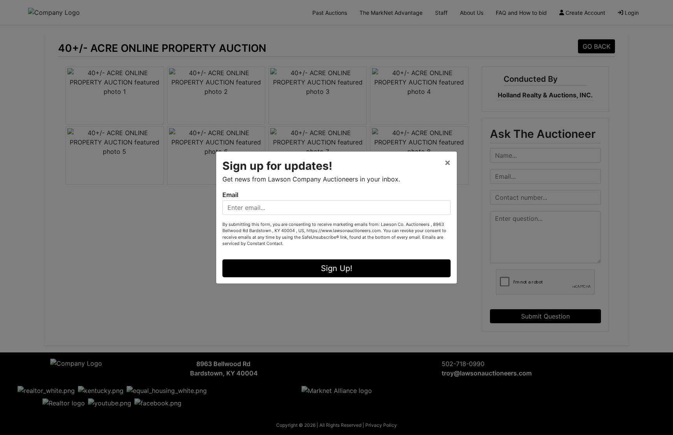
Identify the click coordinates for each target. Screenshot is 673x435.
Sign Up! (336, 268)
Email (230, 195)
